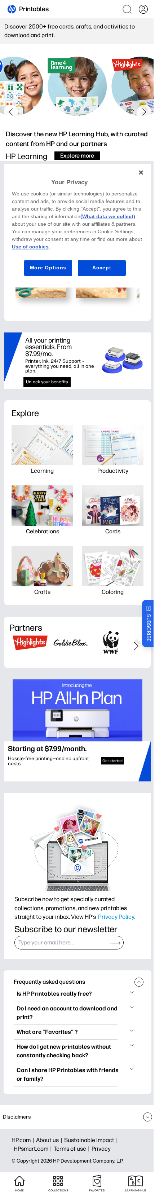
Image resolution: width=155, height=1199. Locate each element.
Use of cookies (30, 247)
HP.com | (24, 1140)
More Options (48, 268)
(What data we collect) (107, 217)
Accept (101, 268)
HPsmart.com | (34, 1148)
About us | (50, 1140)
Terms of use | (73, 1148)
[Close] (141, 172)
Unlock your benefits (47, 381)
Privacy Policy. (116, 916)
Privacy (101, 1148)
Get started (112, 760)
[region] (77, 225)
